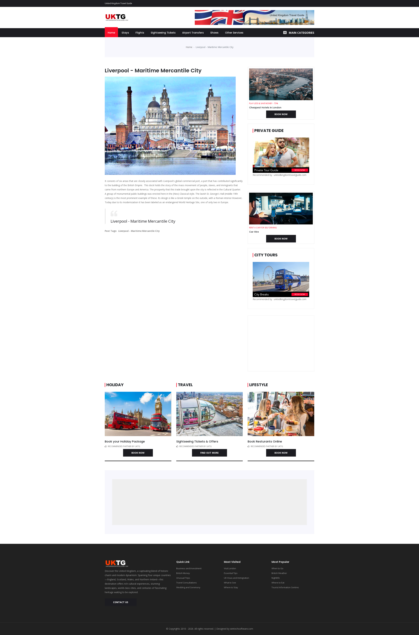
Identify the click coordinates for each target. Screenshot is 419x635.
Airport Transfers (193, 32)
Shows (214, 32)
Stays (125, 32)
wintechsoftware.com (241, 628)
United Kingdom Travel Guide (118, 3)
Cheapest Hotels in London (265, 107)
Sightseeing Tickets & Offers (197, 441)
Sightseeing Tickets (163, 32)
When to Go (277, 568)
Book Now (281, 114)
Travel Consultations (186, 582)
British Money (183, 573)
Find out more (209, 452)
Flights (140, 32)
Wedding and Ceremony (188, 587)
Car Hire (254, 231)
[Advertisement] (281, 343)
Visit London (230, 568)
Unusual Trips (183, 577)
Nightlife (276, 577)
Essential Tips (230, 573)
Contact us (120, 602)
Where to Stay (231, 587)
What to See (230, 582)
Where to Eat (278, 582)
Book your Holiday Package (125, 441)
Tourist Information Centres (285, 587)
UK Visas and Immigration (236, 577)
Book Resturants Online (265, 441)
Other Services (234, 32)
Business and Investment (188, 568)
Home (111, 32)
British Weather (279, 573)
